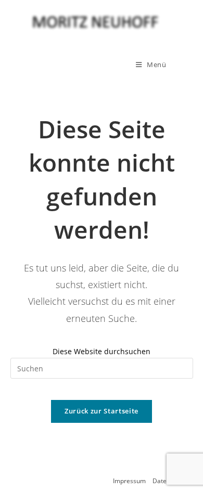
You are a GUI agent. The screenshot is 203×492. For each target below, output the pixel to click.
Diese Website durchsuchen (101, 351)
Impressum (129, 480)
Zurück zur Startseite (101, 411)
